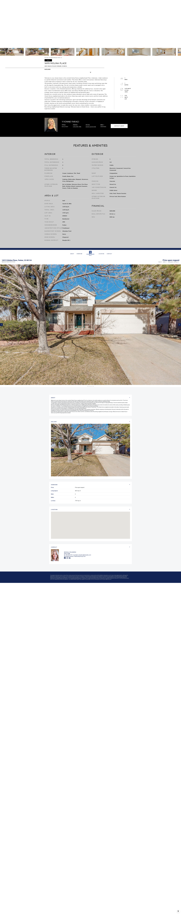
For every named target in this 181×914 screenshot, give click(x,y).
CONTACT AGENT (119, 126)
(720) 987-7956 (77, 126)
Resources (123, 4)
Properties (82, 4)
